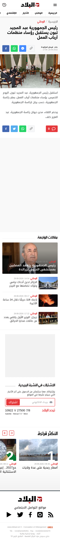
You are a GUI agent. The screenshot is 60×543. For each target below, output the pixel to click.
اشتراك (13, 402)
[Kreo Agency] (50, 527)
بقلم (49, 48)
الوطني (39, 13)
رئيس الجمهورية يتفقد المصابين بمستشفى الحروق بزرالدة (32, 267)
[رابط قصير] (31, 48)
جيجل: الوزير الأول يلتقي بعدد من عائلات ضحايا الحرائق (20, 319)
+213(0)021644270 (42, 531)
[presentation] (11, 433)
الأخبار (26, 13)
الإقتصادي (12, 13)
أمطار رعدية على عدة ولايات (40, 467)
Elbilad (30, 5)
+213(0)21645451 (21, 531)
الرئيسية (52, 13)
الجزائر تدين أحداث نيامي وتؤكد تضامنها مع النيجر (23, 284)
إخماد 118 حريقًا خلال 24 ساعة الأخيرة (20, 301)
